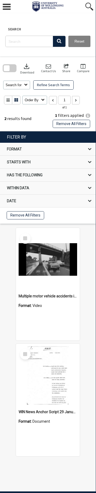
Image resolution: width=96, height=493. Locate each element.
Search (14, 29)
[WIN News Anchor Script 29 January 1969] (48, 375)
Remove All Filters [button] (71, 124)
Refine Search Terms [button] (53, 84)
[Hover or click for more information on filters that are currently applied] (88, 115)
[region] (48, 177)
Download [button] (27, 68)
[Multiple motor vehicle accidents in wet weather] (48, 260)
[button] (59, 41)
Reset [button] (79, 41)
